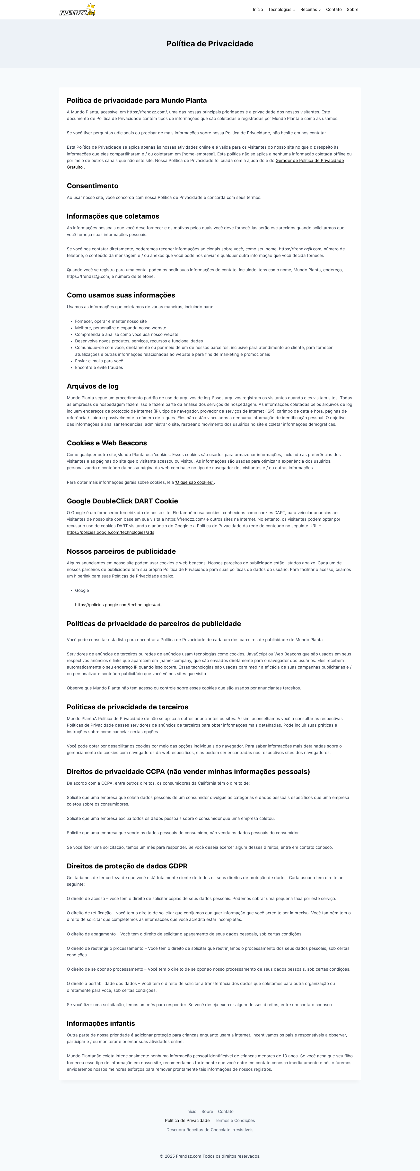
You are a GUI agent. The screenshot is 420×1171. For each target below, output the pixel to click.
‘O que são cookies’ (194, 482)
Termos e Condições (235, 1120)
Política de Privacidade (187, 1120)
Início (258, 9)
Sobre (353, 9)
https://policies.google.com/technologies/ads (110, 532)
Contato (334, 9)
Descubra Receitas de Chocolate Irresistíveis (210, 1129)
